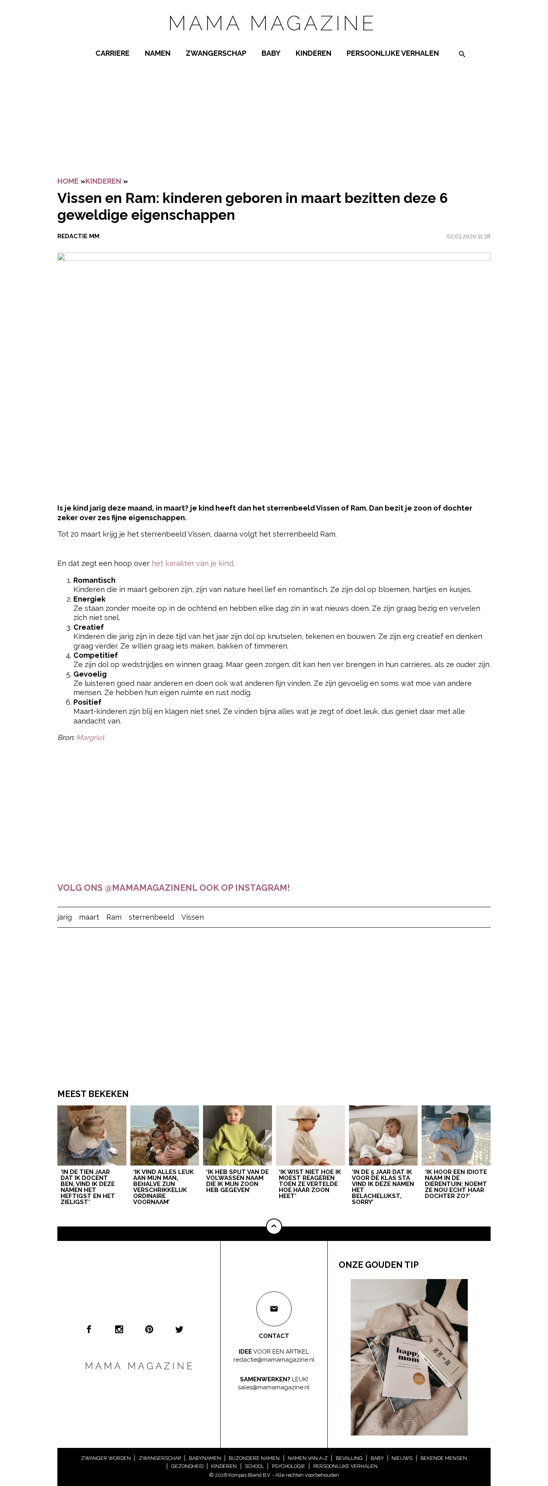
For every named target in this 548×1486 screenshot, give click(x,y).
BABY (271, 53)
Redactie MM (78, 236)
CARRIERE (112, 53)
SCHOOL (254, 1466)
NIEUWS (402, 1458)
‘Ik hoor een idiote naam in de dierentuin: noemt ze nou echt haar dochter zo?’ (456, 1184)
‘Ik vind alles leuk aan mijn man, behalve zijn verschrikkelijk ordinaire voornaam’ (163, 1187)
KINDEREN (313, 53)
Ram (114, 917)
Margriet (90, 737)
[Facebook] (89, 1329)
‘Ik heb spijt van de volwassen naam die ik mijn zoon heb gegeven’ (237, 1181)
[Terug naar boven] (274, 1226)
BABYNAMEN (205, 1458)
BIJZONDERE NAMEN (254, 1458)
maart (89, 917)
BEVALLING (349, 1458)
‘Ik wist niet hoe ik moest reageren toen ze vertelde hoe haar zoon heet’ (310, 1184)
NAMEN (157, 53)
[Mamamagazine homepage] (274, 38)
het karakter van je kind (192, 563)
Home (68, 181)
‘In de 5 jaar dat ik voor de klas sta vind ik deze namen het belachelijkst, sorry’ (383, 1187)
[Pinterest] (149, 1329)
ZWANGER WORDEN (106, 1458)
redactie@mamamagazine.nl (274, 1359)
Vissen (192, 917)
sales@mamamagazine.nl (274, 1387)
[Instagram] (119, 1329)
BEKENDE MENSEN (443, 1458)
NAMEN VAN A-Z (308, 1458)
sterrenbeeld (151, 917)
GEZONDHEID (187, 1466)
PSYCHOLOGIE (288, 1466)
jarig (64, 917)
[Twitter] (179, 1329)
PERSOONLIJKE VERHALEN (393, 53)
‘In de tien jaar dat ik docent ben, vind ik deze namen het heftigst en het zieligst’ (88, 1187)
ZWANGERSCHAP (216, 53)
